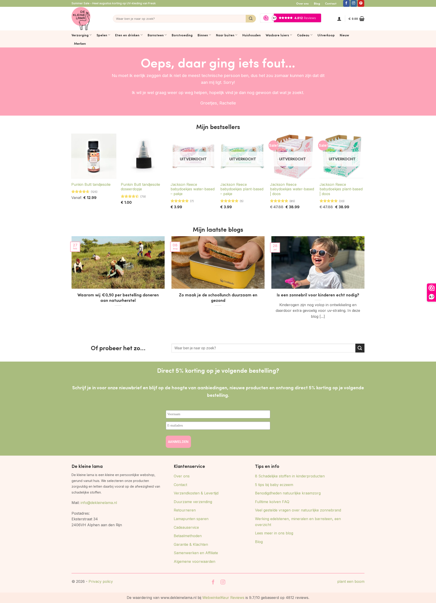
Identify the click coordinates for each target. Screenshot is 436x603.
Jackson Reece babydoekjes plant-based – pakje (241, 189)
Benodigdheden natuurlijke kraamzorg (288, 493)
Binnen (203, 35)
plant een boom (350, 581)
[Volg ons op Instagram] (353, 3)
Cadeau (303, 35)
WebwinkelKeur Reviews (223, 597)
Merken (80, 43)
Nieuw (344, 35)
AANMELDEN (178, 442)
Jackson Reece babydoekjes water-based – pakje (193, 189)
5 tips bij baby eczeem (274, 484)
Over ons (302, 3)
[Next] (365, 286)
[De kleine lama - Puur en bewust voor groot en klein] (81, 18)
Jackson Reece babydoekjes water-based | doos (292, 189)
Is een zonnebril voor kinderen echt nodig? (318, 295)
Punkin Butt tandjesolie (91, 184)
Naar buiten (225, 35)
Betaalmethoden (188, 536)
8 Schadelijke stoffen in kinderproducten (290, 476)
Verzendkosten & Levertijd (196, 493)
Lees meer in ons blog (274, 533)
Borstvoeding (182, 35)
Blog (317, 3)
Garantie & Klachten (191, 544)
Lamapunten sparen (191, 518)
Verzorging (80, 35)
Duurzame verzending (193, 501)
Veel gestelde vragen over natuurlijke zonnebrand (298, 510)
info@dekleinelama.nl (99, 502)
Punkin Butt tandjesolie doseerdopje (140, 186)
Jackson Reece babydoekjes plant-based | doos (341, 189)
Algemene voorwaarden (194, 561)
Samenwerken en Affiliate (196, 553)
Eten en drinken (127, 35)
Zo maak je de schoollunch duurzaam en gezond (218, 297)
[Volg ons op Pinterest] (361, 3)
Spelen (102, 35)
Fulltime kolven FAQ (272, 501)
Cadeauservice (186, 527)
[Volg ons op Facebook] (346, 3)
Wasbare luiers (277, 35)
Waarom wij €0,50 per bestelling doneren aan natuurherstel (118, 297)
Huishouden (251, 35)
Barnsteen (156, 35)
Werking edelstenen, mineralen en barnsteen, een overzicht (298, 521)
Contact (331, 3)
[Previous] (70, 286)
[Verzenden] (251, 18)
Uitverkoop (326, 35)
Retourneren (185, 510)
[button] (339, 19)
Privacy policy (101, 581)
